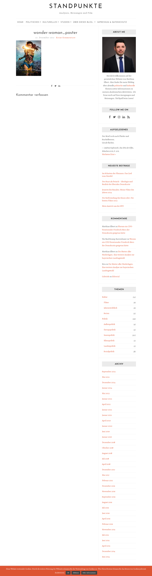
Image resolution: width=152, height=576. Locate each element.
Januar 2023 (107, 398)
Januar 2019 (107, 437)
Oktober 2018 (107, 447)
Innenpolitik (109, 335)
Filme (106, 302)
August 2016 (107, 502)
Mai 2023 (106, 393)
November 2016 (108, 491)
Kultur (104, 297)
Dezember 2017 (108, 469)
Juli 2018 (105, 458)
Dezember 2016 (108, 486)
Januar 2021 (107, 415)
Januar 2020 (107, 426)
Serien (106, 313)
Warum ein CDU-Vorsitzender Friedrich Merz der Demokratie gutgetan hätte (117, 229)
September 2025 (109, 371)
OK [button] (68, 573)
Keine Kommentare (66, 37)
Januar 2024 (107, 388)
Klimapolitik (109, 340)
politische (118, 85)
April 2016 (106, 518)
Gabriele (105, 276)
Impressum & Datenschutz (112, 22)
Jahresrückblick (110, 308)
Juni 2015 (105, 540)
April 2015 (106, 546)
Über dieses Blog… (83, 22)
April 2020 (106, 420)
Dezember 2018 (108, 442)
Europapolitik (110, 329)
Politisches (32, 22)
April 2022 (106, 404)
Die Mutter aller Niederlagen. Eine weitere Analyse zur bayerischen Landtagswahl (118, 254)
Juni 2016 (106, 513)
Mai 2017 (105, 475)
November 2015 (108, 529)
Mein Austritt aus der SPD (113, 206)
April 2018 (106, 464)
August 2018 (107, 453)
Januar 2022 (107, 409)
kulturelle (131, 85)
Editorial (115, 276)
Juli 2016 (105, 507)
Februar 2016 (107, 524)
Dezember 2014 (108, 551)
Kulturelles (50, 22)
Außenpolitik (109, 324)
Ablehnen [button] (76, 573)
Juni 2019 (106, 431)
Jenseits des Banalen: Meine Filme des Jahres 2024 (118, 191)
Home (20, 22)
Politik (105, 318)
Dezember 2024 (108, 382)
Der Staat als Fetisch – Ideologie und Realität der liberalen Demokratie (117, 183)
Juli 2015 (105, 535)
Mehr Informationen (89, 573)
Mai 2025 (105, 377)
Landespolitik (109, 346)
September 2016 (108, 496)
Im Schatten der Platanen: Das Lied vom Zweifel (117, 174)
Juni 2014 (106, 556)
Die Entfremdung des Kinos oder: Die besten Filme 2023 (118, 199)
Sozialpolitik (109, 351)
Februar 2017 (107, 480)
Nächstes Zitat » (109, 154)
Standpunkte (76, 7)
